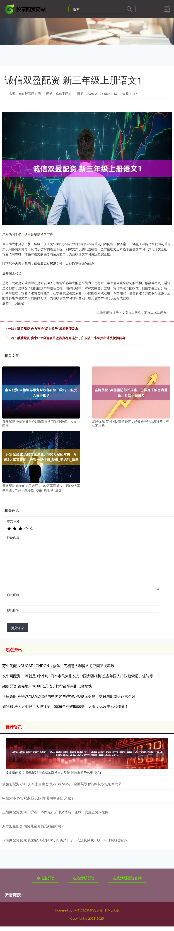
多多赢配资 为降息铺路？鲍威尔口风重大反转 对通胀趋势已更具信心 (54, 772)
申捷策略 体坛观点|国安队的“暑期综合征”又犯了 (38, 797)
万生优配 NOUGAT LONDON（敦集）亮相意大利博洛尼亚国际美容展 (58, 665)
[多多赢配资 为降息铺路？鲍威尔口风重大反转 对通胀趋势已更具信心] (87, 753)
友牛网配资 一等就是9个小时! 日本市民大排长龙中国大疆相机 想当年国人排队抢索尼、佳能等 (77, 675)
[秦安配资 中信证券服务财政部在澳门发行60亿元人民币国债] (41, 392)
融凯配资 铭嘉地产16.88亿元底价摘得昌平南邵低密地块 (47, 686)
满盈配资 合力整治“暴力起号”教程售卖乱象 (47, 328)
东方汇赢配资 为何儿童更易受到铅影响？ (33, 825)
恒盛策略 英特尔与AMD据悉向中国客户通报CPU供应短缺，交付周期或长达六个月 (68, 696)
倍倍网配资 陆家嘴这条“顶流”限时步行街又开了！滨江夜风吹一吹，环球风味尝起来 (65, 840)
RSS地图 (96, 910)
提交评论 (17, 627)
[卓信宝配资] (25, 8)
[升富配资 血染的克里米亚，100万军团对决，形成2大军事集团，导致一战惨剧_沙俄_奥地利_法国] (41, 456)
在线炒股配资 (84, 878)
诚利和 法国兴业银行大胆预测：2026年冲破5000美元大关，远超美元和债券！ (65, 706)
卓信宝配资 (46, 878)
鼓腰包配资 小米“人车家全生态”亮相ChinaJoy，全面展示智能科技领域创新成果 (61, 783)
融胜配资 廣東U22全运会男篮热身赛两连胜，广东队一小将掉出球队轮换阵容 (71, 337)
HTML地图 (111, 910)
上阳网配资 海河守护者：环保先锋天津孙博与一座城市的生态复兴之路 (55, 811)
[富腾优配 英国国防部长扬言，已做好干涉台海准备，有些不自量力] (131, 392)
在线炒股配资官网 (127, 878)
